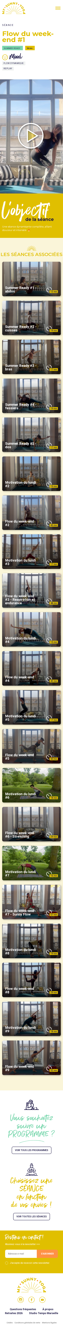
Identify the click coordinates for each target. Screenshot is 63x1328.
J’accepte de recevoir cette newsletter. (30, 1263)
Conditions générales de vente (28, 1323)
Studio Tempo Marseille (43, 1313)
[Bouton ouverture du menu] (58, 8)
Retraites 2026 (14, 1313)
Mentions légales (49, 1323)
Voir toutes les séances (31, 1216)
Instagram (21, 1300)
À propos (47, 1309)
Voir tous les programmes (31, 1150)
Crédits (10, 1323)
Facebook (31, 1300)
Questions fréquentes (23, 1309)
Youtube (42, 1300)
